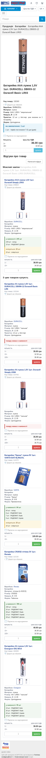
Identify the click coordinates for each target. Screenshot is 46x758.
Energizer (17, 688)
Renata (16, 587)
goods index (6, 752)
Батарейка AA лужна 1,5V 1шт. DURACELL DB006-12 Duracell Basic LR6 (21, 286)
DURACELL (17, 107)
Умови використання (21, 757)
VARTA (16, 490)
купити (38, 150)
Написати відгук (34, 162)
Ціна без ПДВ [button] (28, 9)
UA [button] (41, 9)
